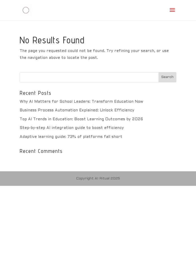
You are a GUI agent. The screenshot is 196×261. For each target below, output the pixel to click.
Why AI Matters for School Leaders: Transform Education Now (81, 101)
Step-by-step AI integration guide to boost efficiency (72, 128)
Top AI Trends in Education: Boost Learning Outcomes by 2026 (81, 119)
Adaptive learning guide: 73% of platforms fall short (71, 137)
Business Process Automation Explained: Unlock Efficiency (77, 110)
